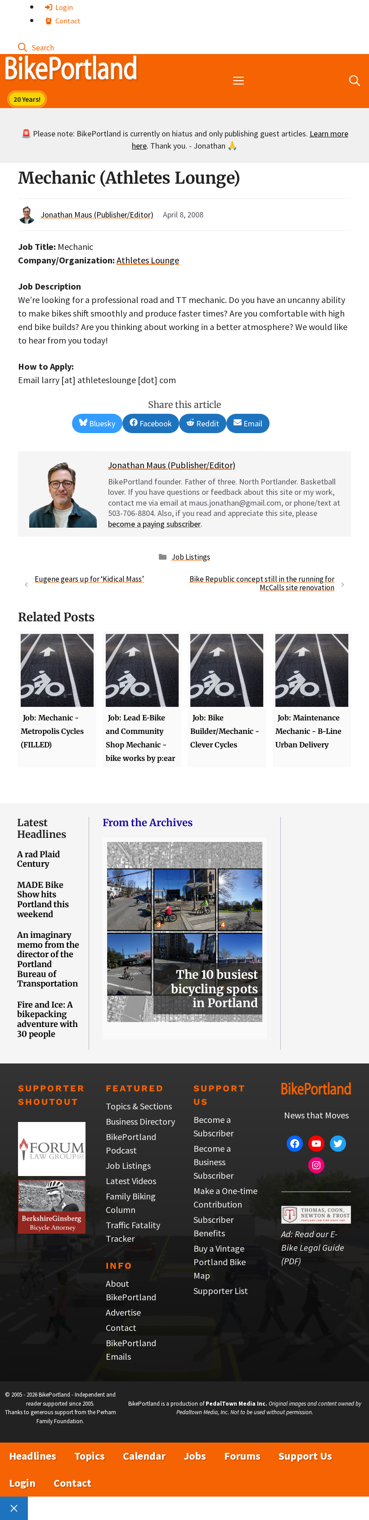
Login (63, 7)
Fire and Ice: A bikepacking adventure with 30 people (47, 1019)
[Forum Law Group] (52, 1172)
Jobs (195, 1456)
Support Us (305, 1456)
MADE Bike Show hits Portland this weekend (43, 899)
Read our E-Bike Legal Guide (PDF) (312, 1247)
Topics (89, 1456)
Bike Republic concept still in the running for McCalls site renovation (261, 583)
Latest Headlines (41, 828)
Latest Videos (131, 1180)
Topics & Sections (139, 1106)
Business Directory (140, 1121)
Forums (242, 1456)
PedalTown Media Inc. (236, 1403)
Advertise (123, 1312)
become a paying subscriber (154, 524)
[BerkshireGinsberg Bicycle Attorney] (52, 1230)
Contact (67, 20)
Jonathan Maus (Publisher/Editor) (96, 214)
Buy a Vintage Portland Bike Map (220, 1262)
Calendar (144, 1456)
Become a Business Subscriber (214, 1162)
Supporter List (221, 1290)
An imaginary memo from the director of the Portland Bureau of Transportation (48, 959)
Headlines (32, 1456)
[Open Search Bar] (36, 47)
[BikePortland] (70, 70)
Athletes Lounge (148, 260)
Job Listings (190, 557)
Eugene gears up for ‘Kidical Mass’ (89, 579)
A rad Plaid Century (38, 859)
